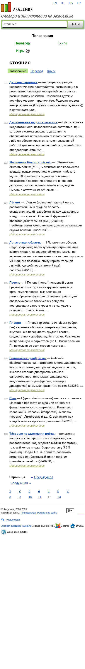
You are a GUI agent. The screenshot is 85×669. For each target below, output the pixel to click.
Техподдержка (28, 512)
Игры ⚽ (23, 51)
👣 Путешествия (10, 519)
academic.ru (16, 7)
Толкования (42, 36)
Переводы (22, 43)
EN (55, 3)
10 (30, 497)
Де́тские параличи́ (23, 82)
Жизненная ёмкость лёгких (30, 162)
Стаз (12, 398)
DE (63, 3)
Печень (14, 282)
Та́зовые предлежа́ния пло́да (31, 433)
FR (79, 3)
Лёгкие (14, 202)
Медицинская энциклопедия (26, 114)
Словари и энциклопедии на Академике (37, 16)
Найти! (75, 24)
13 (59, 497)
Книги (62, 43)
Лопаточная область (25, 242)
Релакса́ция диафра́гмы (27, 358)
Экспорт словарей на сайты (16, 525)
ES (71, 3)
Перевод (37, 71)
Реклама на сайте (47, 512)
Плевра (15, 322)
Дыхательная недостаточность (33, 122)
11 (39, 497)
